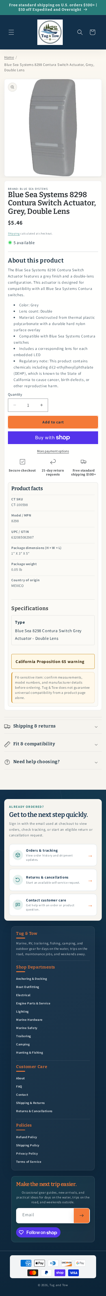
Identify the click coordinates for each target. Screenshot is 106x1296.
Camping (23, 1044)
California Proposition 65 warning (50, 661)
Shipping (14, 233)
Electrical (23, 995)
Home (9, 57)
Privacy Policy (27, 1153)
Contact (22, 1094)
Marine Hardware (29, 1019)
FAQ (19, 1086)
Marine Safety (27, 1028)
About (20, 1078)
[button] (11, 32)
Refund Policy (26, 1137)
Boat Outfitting (27, 987)
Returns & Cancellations (34, 1111)
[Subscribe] (81, 1215)
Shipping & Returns (30, 1103)
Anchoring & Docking (31, 978)
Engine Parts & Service (33, 1003)
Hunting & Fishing (29, 1052)
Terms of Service (29, 1161)
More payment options (53, 451)
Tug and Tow (58, 1285)
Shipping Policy (28, 1145)
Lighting (22, 1011)
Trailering (23, 1036)
